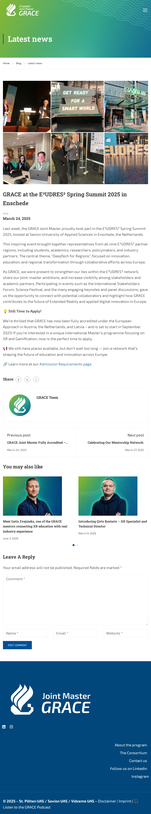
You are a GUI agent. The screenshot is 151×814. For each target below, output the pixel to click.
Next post (136, 435)
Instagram (140, 776)
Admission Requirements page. (66, 364)
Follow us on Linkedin (128, 768)
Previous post (18, 435)
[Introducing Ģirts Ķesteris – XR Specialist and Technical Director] (107, 495)
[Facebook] (18, 379)
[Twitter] (27, 379)
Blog (18, 63)
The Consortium (133, 752)
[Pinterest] (36, 379)
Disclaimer (107, 801)
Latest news (35, 63)
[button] (74, 545)
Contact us (138, 760)
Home (6, 63)
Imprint (125, 801)
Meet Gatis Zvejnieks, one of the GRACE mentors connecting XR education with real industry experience (35, 526)
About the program (131, 745)
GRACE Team (47, 397)
